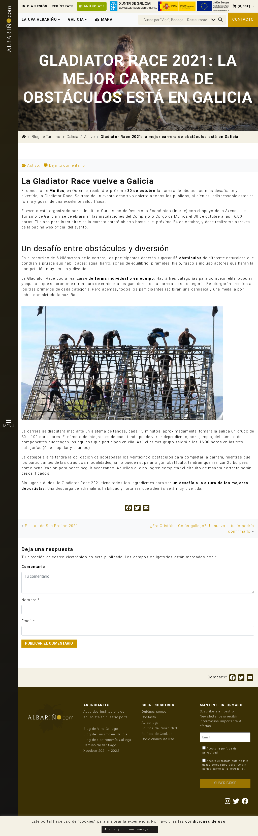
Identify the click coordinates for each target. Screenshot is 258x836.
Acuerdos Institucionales (103, 711)
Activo (89, 137)
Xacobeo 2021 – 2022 (101, 751)
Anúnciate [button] (94, 6)
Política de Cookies (157, 734)
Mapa (106, 19)
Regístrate (63, 6)
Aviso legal (151, 723)
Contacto (243, 19)
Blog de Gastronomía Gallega (107, 740)
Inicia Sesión (35, 6)
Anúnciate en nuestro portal (106, 717)
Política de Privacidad (159, 728)
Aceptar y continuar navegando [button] (130, 829)
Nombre (28, 600)
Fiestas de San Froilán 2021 (51, 526)
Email (26, 621)
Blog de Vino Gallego (100, 729)
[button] (243, 6)
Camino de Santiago (99, 745)
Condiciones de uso (158, 739)
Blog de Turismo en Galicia (55, 137)
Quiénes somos (154, 711)
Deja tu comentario (67, 165)
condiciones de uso (205, 821)
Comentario (33, 567)
